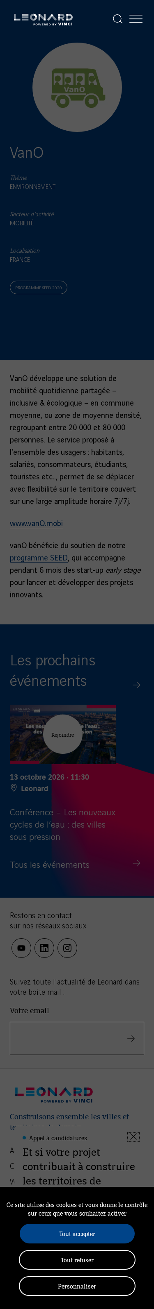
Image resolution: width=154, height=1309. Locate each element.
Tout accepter (77, 1233)
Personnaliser (77, 1286)
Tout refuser (77, 1259)
